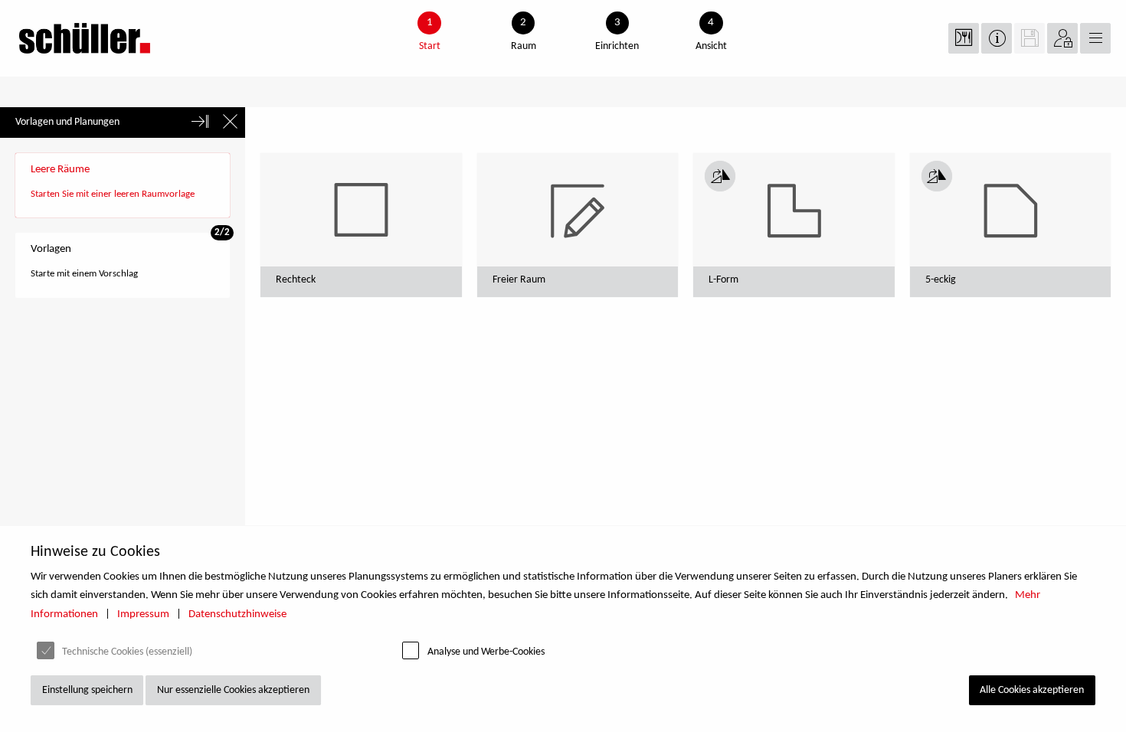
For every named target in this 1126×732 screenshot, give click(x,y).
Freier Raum (519, 280)
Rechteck (296, 280)
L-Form (723, 280)
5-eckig (940, 280)
